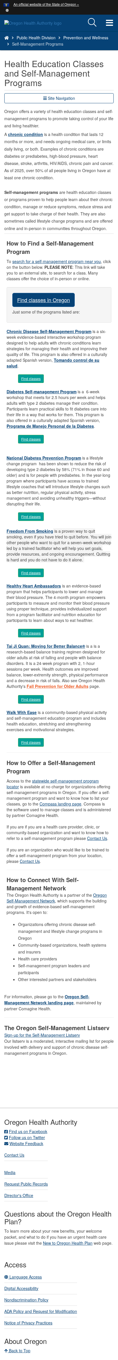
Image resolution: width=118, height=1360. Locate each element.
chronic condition (25, 134)
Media (9, 1172)
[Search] (92, 22)
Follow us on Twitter (27, 1137)
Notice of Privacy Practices (28, 1323)
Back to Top (19, 1350)
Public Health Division (36, 37)
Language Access (25, 1277)
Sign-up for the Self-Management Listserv (42, 1035)
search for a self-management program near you (56, 261)
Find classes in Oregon (43, 299)
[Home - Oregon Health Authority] (6, 37)
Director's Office (18, 1195)
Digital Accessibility (21, 1288)
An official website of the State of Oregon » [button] (46, 4)
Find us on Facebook (28, 1131)
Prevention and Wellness (85, 37)
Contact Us (97, 838)
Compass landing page (60, 804)
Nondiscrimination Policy (26, 1300)
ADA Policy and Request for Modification (40, 1311)
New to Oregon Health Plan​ (68, 1243)
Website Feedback (26, 1143)
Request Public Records (26, 1184)
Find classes (31, 378)
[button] (7, 10)
